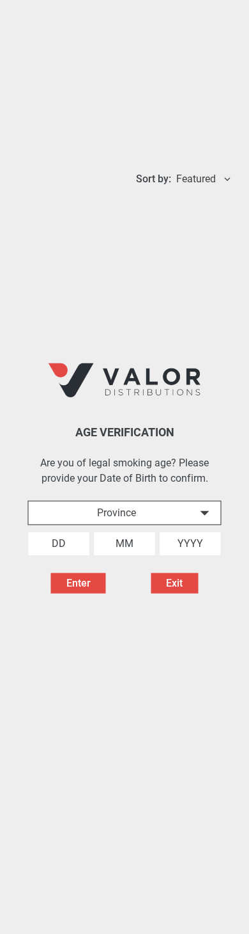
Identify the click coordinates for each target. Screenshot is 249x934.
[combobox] (125, 512)
